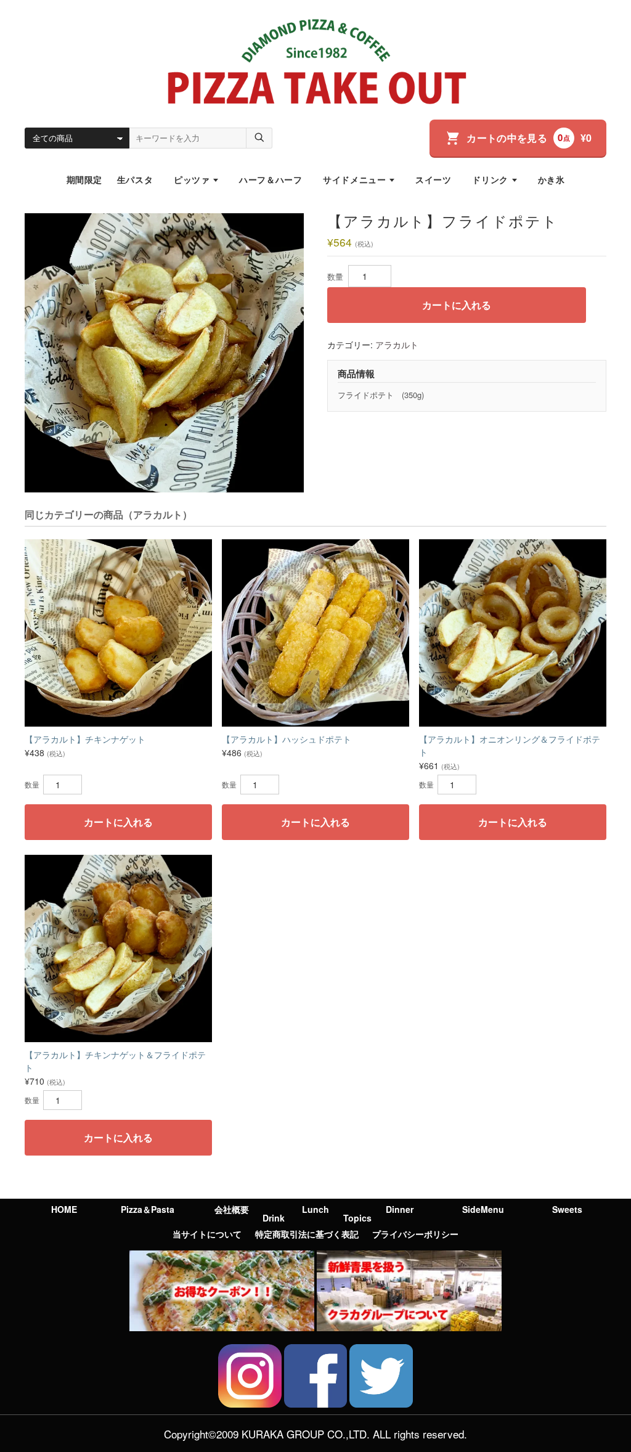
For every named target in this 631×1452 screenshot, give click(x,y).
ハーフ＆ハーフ (270, 179)
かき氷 (551, 179)
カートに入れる (456, 305)
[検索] (259, 138)
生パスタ (135, 179)
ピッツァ (192, 179)
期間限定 (84, 179)
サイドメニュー (354, 179)
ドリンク (490, 179)
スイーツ (433, 179)
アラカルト (396, 344)
